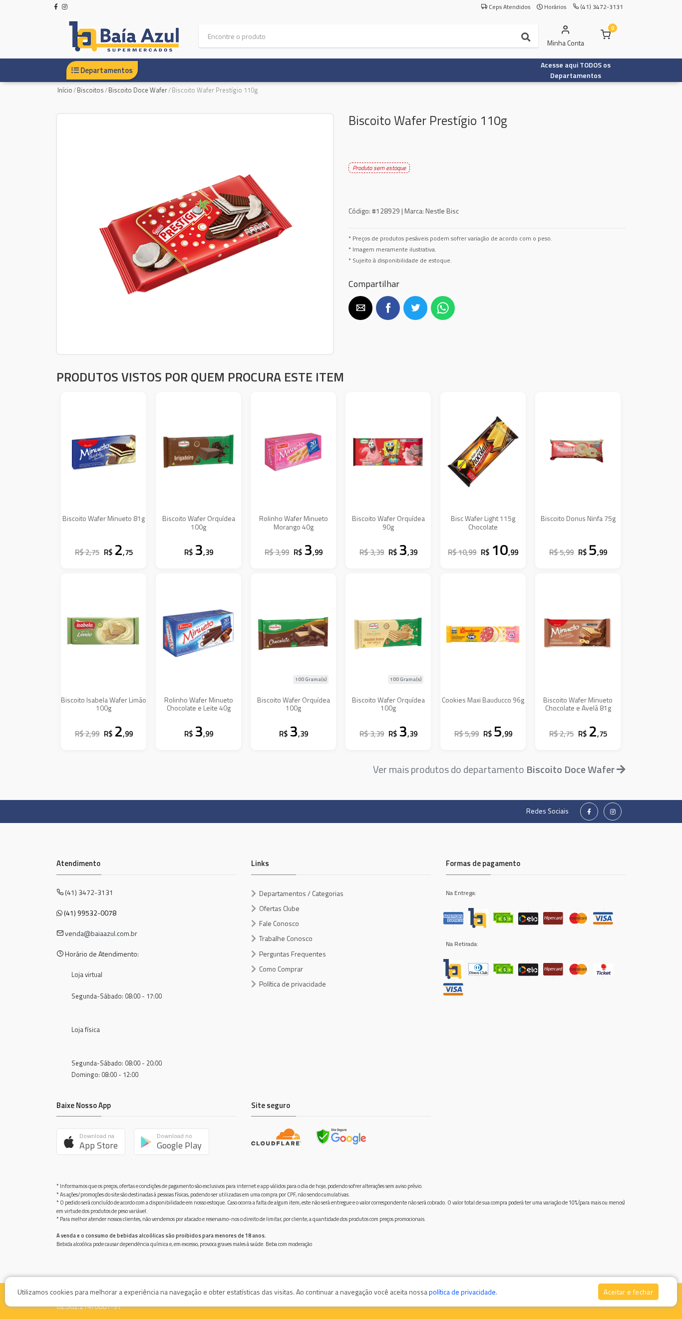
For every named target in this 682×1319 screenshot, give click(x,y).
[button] (360, 308)
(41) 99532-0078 (90, 913)
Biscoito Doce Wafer (137, 90)
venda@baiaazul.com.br (101, 933)
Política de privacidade (292, 983)
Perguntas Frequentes (292, 953)
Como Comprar (281, 969)
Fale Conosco (279, 923)
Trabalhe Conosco (286, 938)
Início (64, 90)
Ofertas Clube (279, 908)
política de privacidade (462, 1291)
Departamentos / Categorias (301, 893)
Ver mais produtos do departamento (494, 769)
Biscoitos (90, 90)
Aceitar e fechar (628, 1291)
